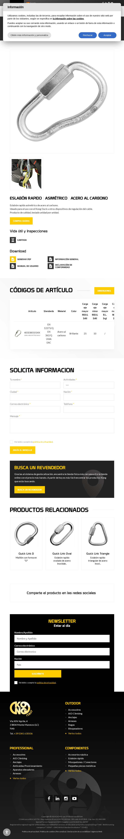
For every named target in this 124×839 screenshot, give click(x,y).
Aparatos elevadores (23, 769)
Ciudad (14, 391)
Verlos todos (74, 733)
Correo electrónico (20, 404)
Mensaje (15, 416)
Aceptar (107, 35)
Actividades (70, 379)
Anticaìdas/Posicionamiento (27, 765)
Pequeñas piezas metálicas (82, 765)
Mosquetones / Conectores (82, 762)
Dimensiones (104, 291)
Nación (68, 391)
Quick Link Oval (62, 553)
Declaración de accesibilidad (78, 831)
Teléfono (69, 404)
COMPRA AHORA (21, 221)
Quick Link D (26, 553)
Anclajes (72, 717)
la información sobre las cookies (68, 18)
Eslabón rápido (76, 758)
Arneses (72, 721)
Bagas (71, 724)
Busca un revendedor (30, 490)
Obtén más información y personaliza (29, 35)
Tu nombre (16, 379)
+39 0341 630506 (23, 733)
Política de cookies (47, 831)
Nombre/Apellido (23, 632)
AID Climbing (75, 713)
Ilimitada (22, 240)
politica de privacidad (43, 441)
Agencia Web (96, 831)
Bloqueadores (75, 728)
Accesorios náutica (78, 754)
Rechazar (88, 35)
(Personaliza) (60, 831)
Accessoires (74, 709)
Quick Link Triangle (97, 553)
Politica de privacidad (30, 831)
